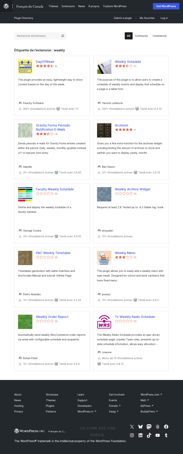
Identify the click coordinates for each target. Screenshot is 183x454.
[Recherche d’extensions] (62, 35)
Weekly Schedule (128, 62)
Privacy (18, 411)
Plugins (50, 405)
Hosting (18, 405)
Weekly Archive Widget (133, 189)
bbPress (147, 405)
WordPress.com (151, 394)
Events (113, 400)
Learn (81, 394)
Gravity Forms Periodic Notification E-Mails (53, 127)
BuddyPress (149, 411)
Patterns (51, 411)
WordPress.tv (87, 411)
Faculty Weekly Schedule (55, 189)
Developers (85, 405)
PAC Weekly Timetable (53, 253)
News (17, 400)
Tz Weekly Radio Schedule (135, 317)
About (17, 394)
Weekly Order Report (52, 317)
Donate (115, 405)
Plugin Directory (23, 17)
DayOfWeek (45, 62)
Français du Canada (59, 431)
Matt (145, 400)
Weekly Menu (125, 253)
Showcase (52, 394)
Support (82, 400)
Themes (51, 400)
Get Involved (116, 394)
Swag (114, 411)
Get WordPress (166, 6)
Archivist (121, 125)
